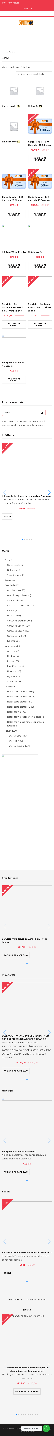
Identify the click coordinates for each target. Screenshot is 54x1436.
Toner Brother (14, 736)
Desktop (11, 656)
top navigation (10, 3)
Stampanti (12, 681)
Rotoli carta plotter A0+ (19, 696)
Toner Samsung (15, 746)
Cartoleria (10, 585)
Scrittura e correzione (18, 605)
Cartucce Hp (14, 636)
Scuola (10, 610)
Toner (8, 731)
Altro (7, 560)
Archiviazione (14, 590)
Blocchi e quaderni (17, 595)
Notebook (12, 671)
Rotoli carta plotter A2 (19, 707)
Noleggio (12, 570)
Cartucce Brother (16, 621)
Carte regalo (13, 565)
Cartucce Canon (15, 626)
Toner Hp (12, 741)
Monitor (11, 661)
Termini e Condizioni (36, 1300)
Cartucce (9, 615)
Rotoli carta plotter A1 (18, 702)
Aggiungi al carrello (40, 159)
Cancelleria (13, 600)
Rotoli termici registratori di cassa (24, 717)
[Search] (42, 413)
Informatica (11, 646)
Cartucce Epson (15, 631)
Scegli (7, 516)
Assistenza (10, 580)
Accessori (12, 651)
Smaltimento (14, 575)
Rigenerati (12, 676)
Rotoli (8, 686)
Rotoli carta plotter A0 (19, 691)
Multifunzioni (14, 666)
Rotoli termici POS (16, 712)
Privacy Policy (15, 1300)
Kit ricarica (12, 641)
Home (5, 52)
